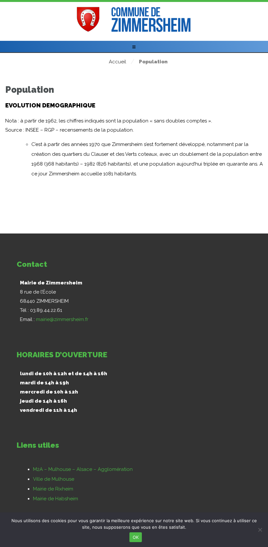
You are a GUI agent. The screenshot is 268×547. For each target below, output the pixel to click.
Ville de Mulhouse (53, 479)
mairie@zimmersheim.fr (62, 319)
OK (136, 537)
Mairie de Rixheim (53, 489)
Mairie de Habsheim (55, 499)
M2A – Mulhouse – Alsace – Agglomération (83, 469)
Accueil (117, 62)
